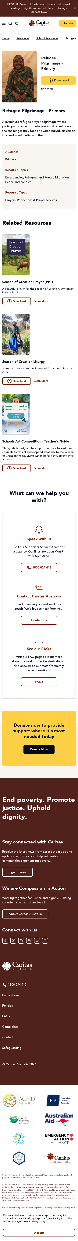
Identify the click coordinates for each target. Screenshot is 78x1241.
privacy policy (38, 1221)
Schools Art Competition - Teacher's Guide (35, 441)
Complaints (10, 1026)
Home (5, 38)
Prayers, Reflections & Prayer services (31, 200)
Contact (7, 1037)
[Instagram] (21, 941)
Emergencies (14, 177)
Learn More (41, 301)
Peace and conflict (18, 182)
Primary (10, 159)
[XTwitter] (13, 941)
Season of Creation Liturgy (23, 362)
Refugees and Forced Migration (47, 177)
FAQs (6, 1016)
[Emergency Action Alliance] (59, 1138)
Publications (10, 995)
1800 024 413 (17, 984)
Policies (7, 1005)
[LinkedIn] (29, 941)
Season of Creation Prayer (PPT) (27, 282)
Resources (22, 38)
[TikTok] (45, 941)
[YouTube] (37, 941)
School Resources (47, 38)
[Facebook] (5, 941)
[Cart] (17, 23)
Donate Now (39, 12)
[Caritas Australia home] (39, 23)
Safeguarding (11, 1048)
